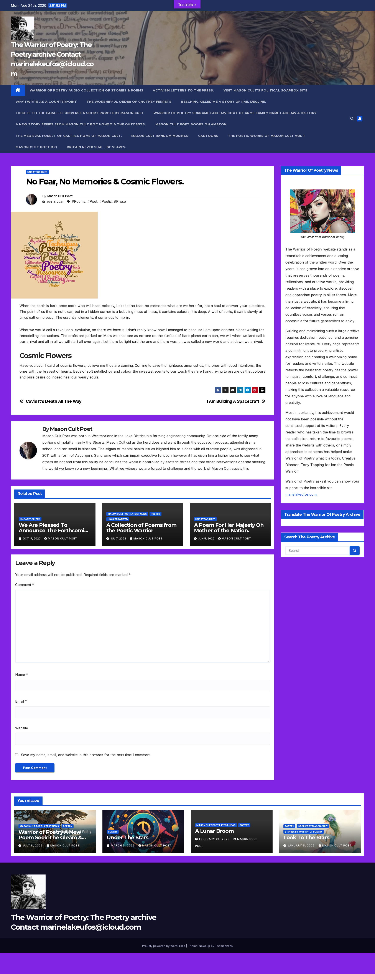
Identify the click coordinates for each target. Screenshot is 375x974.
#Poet (92, 201)
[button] (352, 118)
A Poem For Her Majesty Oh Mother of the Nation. (229, 528)
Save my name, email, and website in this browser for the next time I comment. (86, 755)
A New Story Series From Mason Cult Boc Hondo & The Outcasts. (81, 124)
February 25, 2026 (214, 839)
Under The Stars (127, 837)
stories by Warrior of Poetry (303, 831)
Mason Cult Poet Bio (36, 147)
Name (21, 674)
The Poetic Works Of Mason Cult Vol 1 (266, 136)
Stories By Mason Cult (313, 826)
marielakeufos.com (301, 494)
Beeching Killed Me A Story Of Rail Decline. (223, 102)
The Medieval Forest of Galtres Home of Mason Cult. (69, 136)
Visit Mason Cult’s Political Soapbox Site (266, 90)
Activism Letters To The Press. (183, 90)
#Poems (78, 201)
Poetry (155, 514)
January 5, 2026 (302, 845)
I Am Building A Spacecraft (233, 401)
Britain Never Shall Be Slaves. (96, 147)
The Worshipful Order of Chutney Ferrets (129, 102)
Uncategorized (37, 172)
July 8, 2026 (33, 845)
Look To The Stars (306, 837)
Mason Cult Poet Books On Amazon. (191, 124)
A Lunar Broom (214, 831)
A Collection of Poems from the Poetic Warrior (141, 528)
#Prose (120, 201)
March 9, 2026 (123, 845)
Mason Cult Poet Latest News (127, 514)
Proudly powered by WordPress (164, 945)
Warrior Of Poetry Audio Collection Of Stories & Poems (86, 90)
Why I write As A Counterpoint (46, 102)
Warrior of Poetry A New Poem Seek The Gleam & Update (50, 837)
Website (21, 728)
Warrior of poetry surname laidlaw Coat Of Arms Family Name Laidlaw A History (235, 113)
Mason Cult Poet (60, 196)
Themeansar (223, 945)
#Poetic (105, 201)
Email (21, 701)
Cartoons (208, 136)
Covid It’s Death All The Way (54, 401)
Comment (24, 584)
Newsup (204, 945)
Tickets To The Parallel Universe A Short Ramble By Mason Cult (80, 113)
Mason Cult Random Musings (160, 136)
